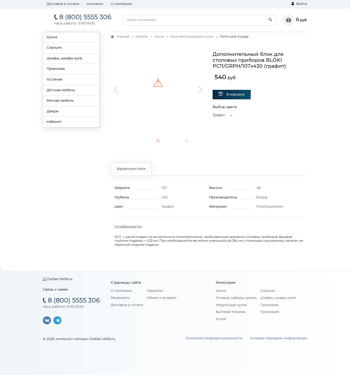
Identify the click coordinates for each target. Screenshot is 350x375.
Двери (52, 111)
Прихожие (269, 312)
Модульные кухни (231, 305)
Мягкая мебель (60, 100)
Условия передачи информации (278, 338)
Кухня (52, 37)
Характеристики (131, 169)
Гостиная (55, 79)
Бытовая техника (230, 312)
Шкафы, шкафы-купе (64, 58)
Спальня (54, 47)
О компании (121, 4)
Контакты (95, 4)
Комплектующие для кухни (192, 36)
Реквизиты (120, 298)
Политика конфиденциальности (213, 338)
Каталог (142, 36)
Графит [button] (219, 115)
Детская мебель (61, 90)
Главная (123, 36)
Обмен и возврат (161, 298)
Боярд (261, 197)
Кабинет (54, 122)
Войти (301, 4)
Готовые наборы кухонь (236, 298)
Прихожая (56, 69)
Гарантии (154, 291)
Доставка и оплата (63, 4)
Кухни (221, 291)
